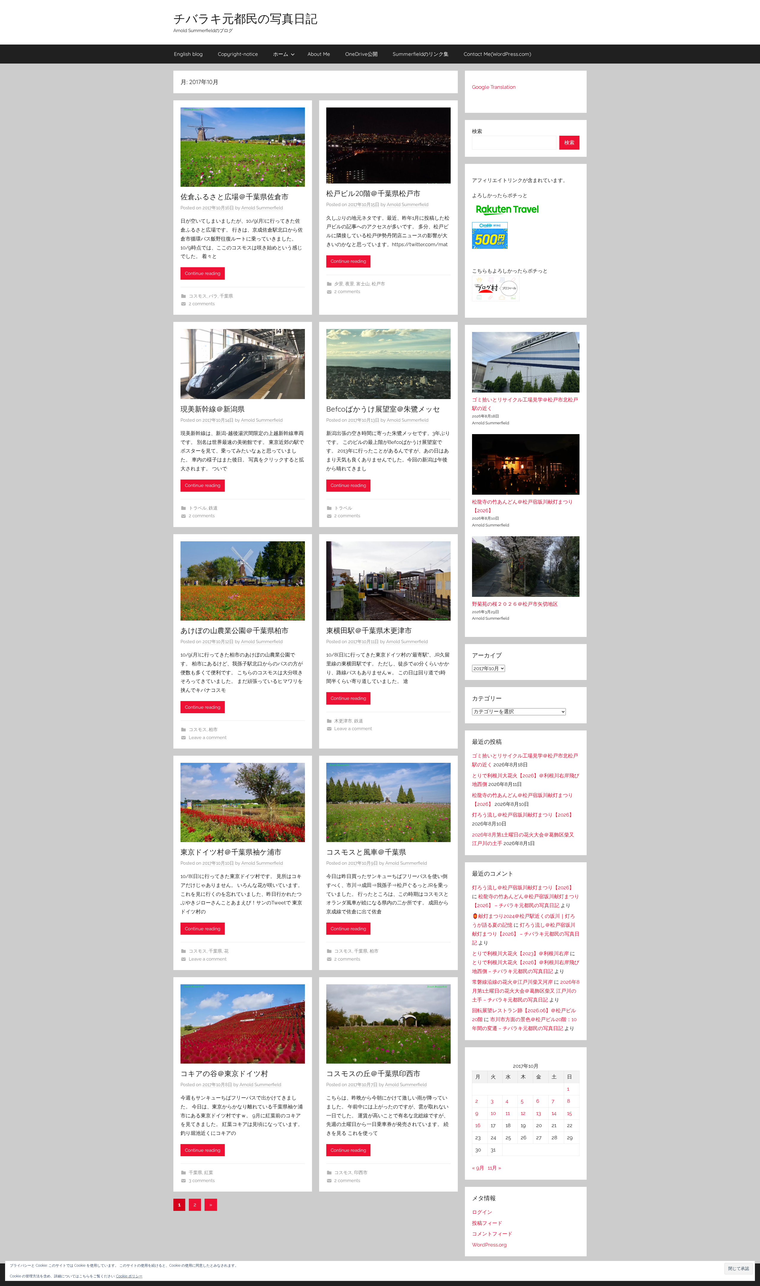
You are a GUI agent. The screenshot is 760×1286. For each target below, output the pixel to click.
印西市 (361, 1172)
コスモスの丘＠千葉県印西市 (373, 1073)
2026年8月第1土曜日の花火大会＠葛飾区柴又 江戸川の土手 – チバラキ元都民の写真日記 (526, 991)
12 (523, 1113)
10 (493, 1113)
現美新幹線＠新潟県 (212, 408)
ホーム (280, 54)
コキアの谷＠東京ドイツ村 (224, 1073)
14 (554, 1113)
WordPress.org (489, 1245)
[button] (738, 1268)
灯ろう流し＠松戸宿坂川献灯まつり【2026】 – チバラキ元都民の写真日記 (526, 934)
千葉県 (226, 296)
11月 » (494, 1168)
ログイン (482, 1212)
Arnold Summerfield (262, 208)
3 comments (202, 1180)
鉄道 (213, 508)
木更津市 (343, 721)
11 (508, 1113)
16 (477, 1125)
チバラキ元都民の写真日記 (245, 18)
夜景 (349, 284)
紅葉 (208, 1172)
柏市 (213, 729)
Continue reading (202, 273)
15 (569, 1113)
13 (538, 1113)
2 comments (202, 303)
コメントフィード (492, 1234)
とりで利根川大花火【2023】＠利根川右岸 (520, 953)
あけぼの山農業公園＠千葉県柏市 (234, 630)
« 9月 (478, 1168)
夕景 (338, 284)
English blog (188, 54)
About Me (319, 54)
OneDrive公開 (361, 54)
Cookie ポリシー (129, 1276)
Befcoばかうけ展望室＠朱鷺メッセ (383, 408)
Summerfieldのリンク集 (421, 54)
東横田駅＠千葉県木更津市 (369, 630)
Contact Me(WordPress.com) (497, 54)
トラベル (198, 508)
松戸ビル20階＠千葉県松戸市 (373, 193)
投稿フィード (487, 1223)
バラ (213, 296)
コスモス (198, 296)
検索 (477, 131)
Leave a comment (208, 737)
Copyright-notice (238, 54)
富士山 (363, 284)
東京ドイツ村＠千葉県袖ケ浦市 (230, 851)
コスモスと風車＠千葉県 (366, 851)
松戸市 (378, 284)
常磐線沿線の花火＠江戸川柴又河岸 (512, 982)
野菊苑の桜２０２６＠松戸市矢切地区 (515, 604)
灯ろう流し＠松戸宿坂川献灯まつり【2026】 (523, 815)
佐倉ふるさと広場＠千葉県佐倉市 (234, 196)
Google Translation (494, 87)
